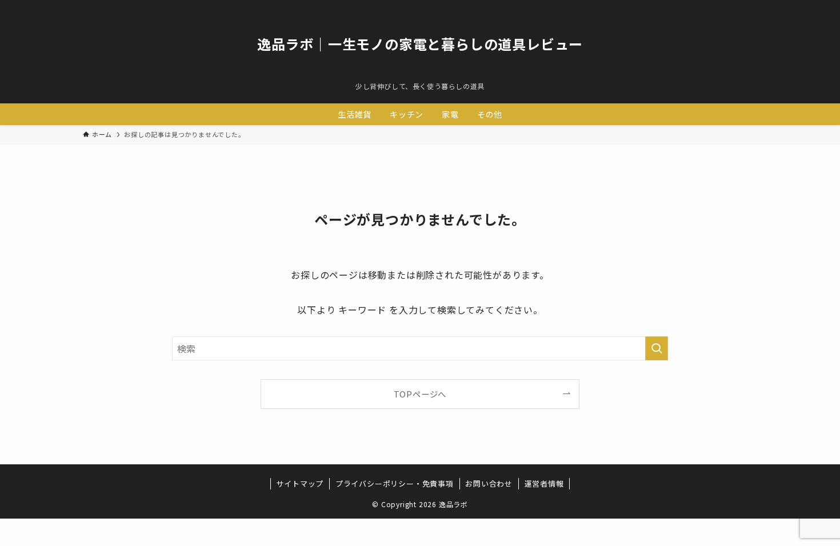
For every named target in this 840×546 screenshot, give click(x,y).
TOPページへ (420, 394)
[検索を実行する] (656, 348)
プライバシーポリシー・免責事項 (394, 483)
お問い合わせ (489, 483)
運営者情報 (544, 483)
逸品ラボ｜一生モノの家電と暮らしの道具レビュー (420, 44)
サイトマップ (299, 483)
